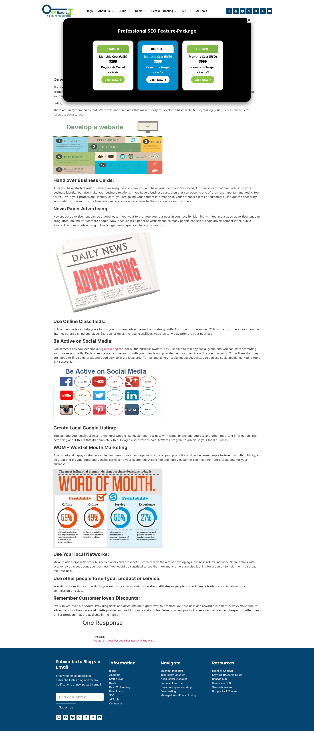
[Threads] (263, 11)
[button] (105, 11)
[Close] (249, 20)
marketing (111, 349)
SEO (184, 11)
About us (104, 11)
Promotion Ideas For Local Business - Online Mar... (124, 640)
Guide (122, 11)
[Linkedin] (256, 11)
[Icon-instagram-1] (58, 717)
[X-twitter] (249, 11)
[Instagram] (229, 11)
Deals (138, 11)
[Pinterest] (242, 11)
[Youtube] (269, 11)
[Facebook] (236, 11)
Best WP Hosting (162, 11)
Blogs (89, 11)
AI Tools (201, 11)
